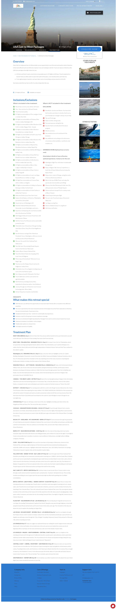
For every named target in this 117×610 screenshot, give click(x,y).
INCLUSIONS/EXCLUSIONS (31, 50)
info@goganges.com (29, 1)
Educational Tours (42, 586)
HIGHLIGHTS (42, 50)
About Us (16, 572)
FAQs (15, 586)
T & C (15, 583)
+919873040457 (18, 1)
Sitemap (16, 580)
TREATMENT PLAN (54, 50)
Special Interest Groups (43, 583)
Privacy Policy (18, 578)
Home (15, 56)
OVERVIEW (19, 50)
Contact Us (17, 575)
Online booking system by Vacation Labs (53, 599)
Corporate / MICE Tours (43, 580)
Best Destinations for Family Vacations (29, 56)
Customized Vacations (43, 572)
